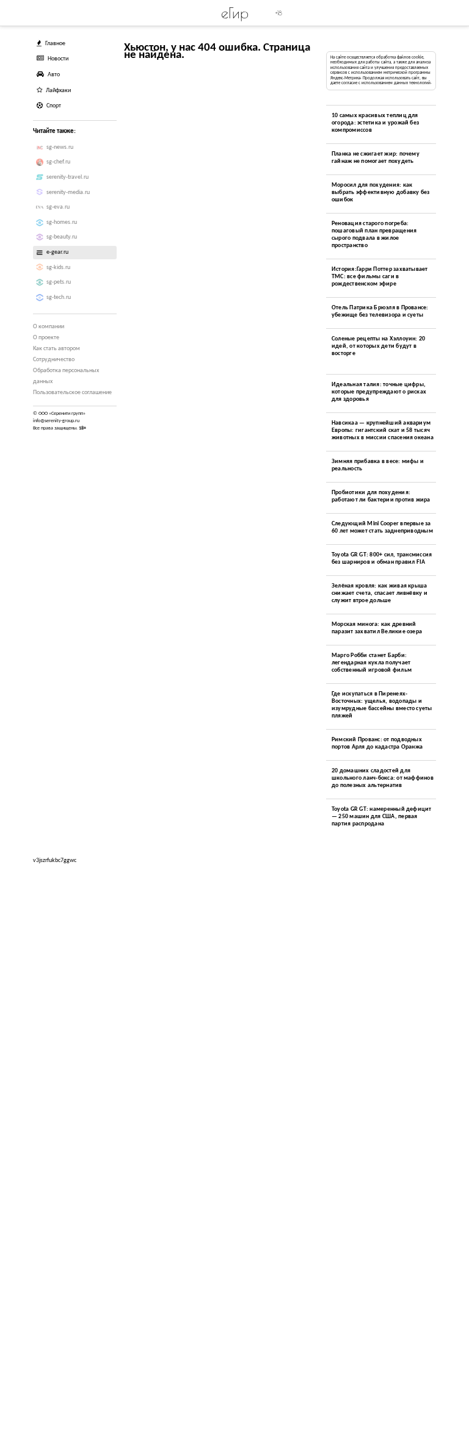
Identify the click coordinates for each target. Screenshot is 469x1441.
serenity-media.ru (68, 192)
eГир (235, 12)
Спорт (53, 105)
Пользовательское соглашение (72, 392)
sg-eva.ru (58, 207)
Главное (55, 43)
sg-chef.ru (58, 162)
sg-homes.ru (61, 222)
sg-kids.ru (58, 267)
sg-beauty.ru (61, 237)
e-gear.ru (57, 252)
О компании (48, 326)
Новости (58, 59)
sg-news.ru (59, 147)
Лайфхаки (58, 90)
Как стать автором (56, 348)
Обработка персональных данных (66, 376)
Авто (54, 74)
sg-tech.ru (58, 297)
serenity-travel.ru (67, 177)
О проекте (46, 337)
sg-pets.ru (58, 282)
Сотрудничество (54, 359)
